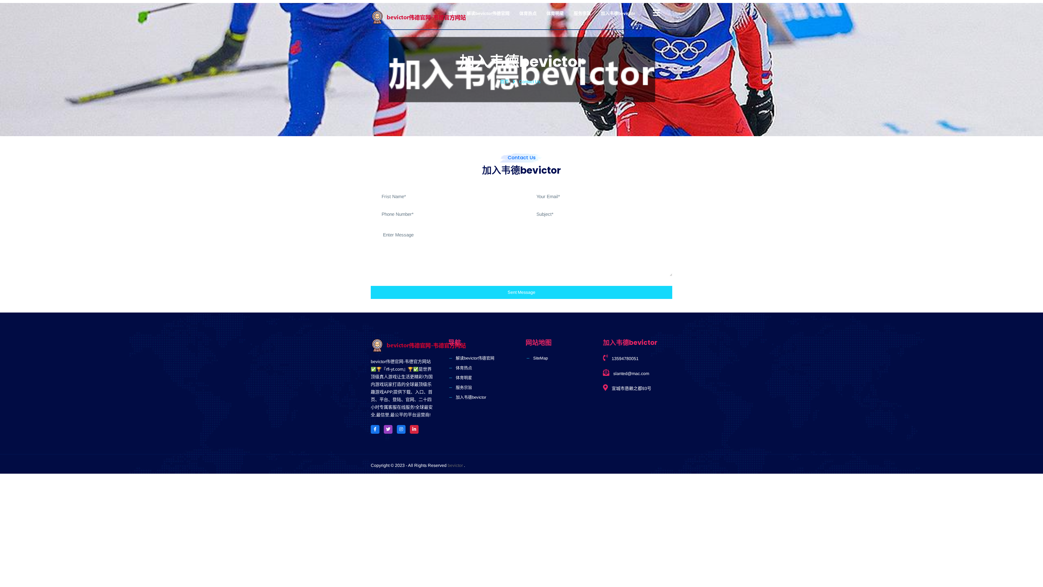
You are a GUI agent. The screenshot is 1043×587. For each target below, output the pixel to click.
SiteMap (540, 358)
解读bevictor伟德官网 (488, 13)
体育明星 (555, 13)
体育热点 (528, 13)
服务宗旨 (582, 13)
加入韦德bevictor (618, 13)
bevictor (455, 465)
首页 (452, 13)
